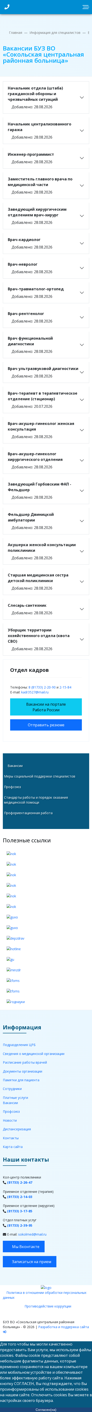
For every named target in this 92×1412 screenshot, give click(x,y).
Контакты (11, 1138)
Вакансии (15, 765)
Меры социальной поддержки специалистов (39, 776)
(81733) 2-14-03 (19, 1196)
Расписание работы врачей (25, 1062)
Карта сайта (13, 1146)
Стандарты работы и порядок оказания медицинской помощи (36, 800)
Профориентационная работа (28, 813)
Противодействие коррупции (48, 1306)
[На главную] (46, 1287)
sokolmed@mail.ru (32, 1234)
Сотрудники (12, 1088)
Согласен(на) (46, 1410)
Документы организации (22, 1071)
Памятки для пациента (21, 1080)
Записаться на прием (31, 1261)
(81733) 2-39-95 (19, 1225)
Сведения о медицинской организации (33, 1053)
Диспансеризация (17, 1129)
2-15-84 (65, 687)
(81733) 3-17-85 (19, 1211)
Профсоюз (12, 787)
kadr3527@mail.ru (35, 692)
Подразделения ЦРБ (19, 1044)
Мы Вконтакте (25, 1246)
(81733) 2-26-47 (19, 1182)
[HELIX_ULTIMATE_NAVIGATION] (87, 7)
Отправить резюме (46, 724)
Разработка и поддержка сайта (63, 1327)
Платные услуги (15, 1097)
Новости (10, 1120)
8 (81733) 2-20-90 (42, 687)
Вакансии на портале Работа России (46, 707)
